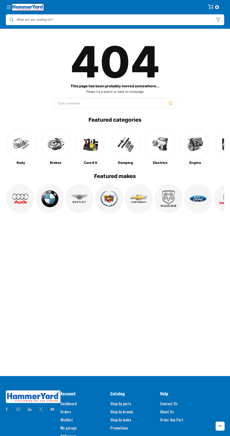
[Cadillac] (109, 199)
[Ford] (198, 199)
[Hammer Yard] (28, 7)
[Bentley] (79, 199)
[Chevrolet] (139, 199)
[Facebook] (6, 409)
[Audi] (20, 199)
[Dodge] (168, 199)
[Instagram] (17, 409)
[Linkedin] (29, 409)
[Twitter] (40, 409)
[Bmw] (50, 199)
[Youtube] (52, 409)
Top (220, 426)
